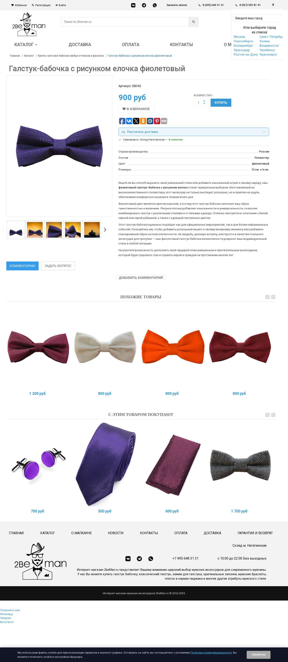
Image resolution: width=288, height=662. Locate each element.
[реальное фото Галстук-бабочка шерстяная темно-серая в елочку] (240, 464)
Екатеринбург (243, 46)
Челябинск (267, 50)
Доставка (212, 533)
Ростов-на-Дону (246, 54)
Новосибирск (243, 41)
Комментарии (22, 266)
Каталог (29, 55)
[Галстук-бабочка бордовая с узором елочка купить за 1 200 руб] (38, 347)
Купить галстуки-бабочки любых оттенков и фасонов (71, 55)
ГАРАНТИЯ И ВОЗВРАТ (255, 533)
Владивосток (269, 46)
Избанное (21, 5)
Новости (116, 533)
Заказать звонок (177, 5)
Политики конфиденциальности (211, 652)
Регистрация (43, 5)
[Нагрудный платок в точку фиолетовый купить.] (173, 464)
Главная (15, 55)
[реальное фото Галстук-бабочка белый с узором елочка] (106, 347)
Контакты (149, 533)
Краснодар (242, 50)
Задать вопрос (58, 266)
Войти (62, 5)
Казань (265, 41)
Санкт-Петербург (272, 37)
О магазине (81, 533)
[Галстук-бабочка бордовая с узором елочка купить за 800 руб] (240, 347)
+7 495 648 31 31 (185, 558)
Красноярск (268, 54)
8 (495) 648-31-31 (213, 5)
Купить (221, 102)
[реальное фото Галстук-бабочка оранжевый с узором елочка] (173, 347)
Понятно (258, 654)
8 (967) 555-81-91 (250, 5)
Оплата (180, 533)
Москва (239, 37)
